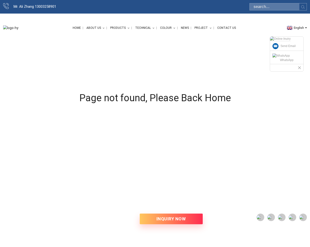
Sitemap (9, 221)
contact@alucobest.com (287, 190)
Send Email (288, 46)
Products (118, 28)
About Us (93, 28)
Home (77, 28)
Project (201, 28)
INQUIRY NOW (171, 218)
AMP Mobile (28, 221)
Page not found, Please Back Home (155, 98)
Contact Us (226, 28)
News (185, 28)
